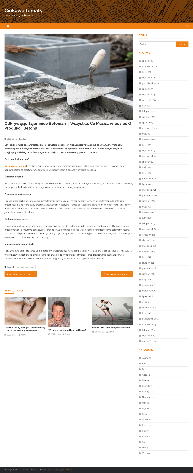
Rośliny (145, 431)
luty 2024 (146, 105)
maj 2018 (146, 279)
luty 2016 (146, 313)
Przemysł (146, 419)
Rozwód (146, 436)
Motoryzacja (148, 391)
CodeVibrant (67, 470)
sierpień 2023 (148, 117)
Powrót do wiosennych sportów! (111, 327)
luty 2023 (146, 145)
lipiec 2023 (147, 122)
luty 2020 (147, 218)
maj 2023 (146, 134)
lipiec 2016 (147, 296)
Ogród (145, 408)
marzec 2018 (148, 285)
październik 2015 (150, 319)
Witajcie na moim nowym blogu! (67, 330)
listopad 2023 (149, 111)
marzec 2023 (148, 139)
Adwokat (146, 358)
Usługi (145, 447)
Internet (145, 380)
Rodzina (146, 425)
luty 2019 (146, 257)
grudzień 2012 (149, 341)
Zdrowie (146, 453)
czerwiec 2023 (149, 128)
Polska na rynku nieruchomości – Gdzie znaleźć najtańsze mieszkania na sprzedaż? (118, 274)
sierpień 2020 (149, 201)
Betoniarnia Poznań (15, 166)
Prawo (145, 414)
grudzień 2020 (149, 195)
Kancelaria (147, 386)
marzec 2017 (148, 290)
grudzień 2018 (149, 268)
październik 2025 (150, 83)
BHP (144, 363)
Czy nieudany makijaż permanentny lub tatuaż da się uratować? (25, 329)
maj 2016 (146, 302)
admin (24, 139)
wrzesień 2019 (149, 235)
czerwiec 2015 (149, 324)
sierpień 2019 (148, 240)
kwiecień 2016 (149, 307)
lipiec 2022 (147, 162)
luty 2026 (147, 72)
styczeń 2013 (148, 335)
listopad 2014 (148, 330)
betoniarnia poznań (25, 267)
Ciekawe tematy (24, 10)
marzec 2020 (148, 212)
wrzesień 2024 (149, 100)
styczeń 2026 (149, 77)
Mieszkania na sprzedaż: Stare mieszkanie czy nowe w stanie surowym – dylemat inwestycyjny (22, 274)
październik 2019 (150, 229)
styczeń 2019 (148, 263)
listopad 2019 (148, 223)
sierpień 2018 (148, 274)
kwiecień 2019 (149, 246)
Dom (144, 369)
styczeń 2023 (148, 150)
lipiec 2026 (147, 61)
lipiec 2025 (147, 89)
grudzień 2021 (149, 178)
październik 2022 (150, 156)
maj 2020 (146, 207)
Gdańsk (146, 375)
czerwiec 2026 (149, 66)
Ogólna (8, 133)
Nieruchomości (149, 397)
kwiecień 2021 (149, 190)
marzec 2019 (148, 251)
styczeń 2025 (148, 94)
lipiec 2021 (147, 184)
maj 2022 (146, 167)
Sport (144, 442)
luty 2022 (146, 173)
